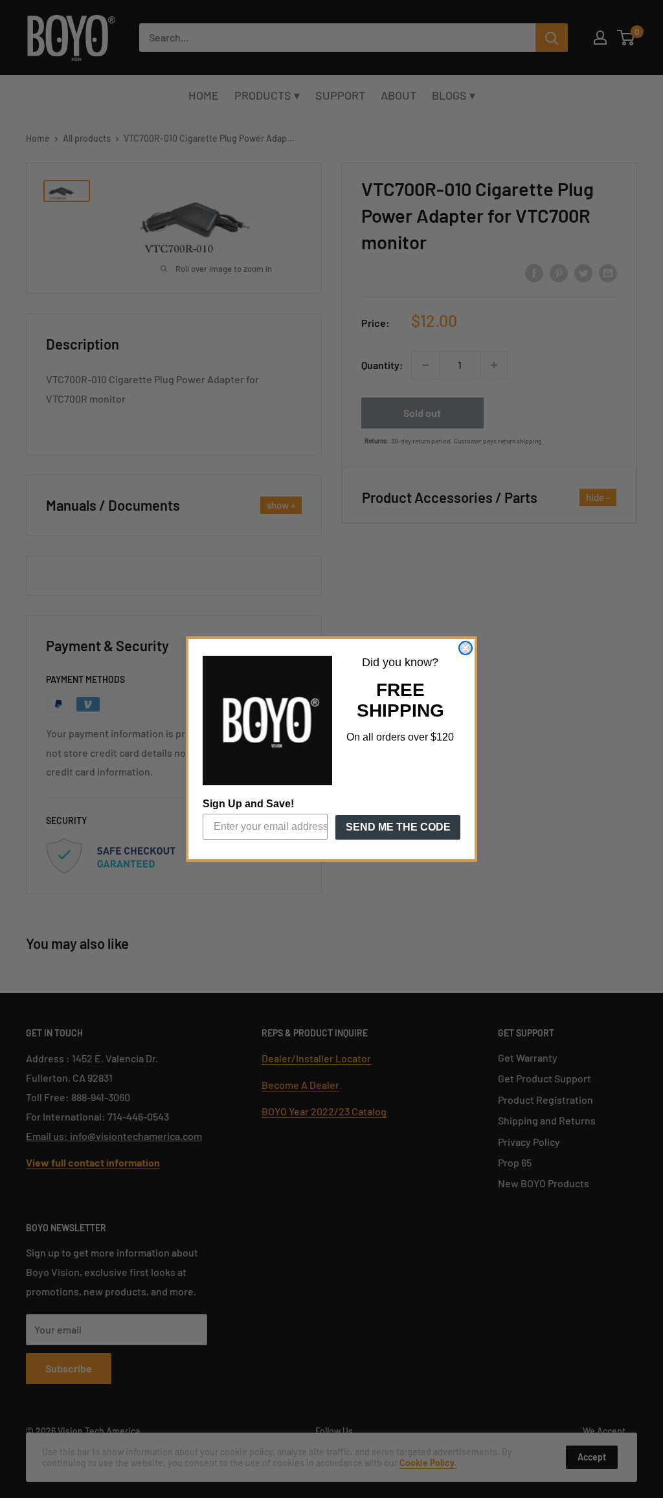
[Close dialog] (465, 648)
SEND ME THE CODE (398, 827)
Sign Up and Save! (248, 803)
